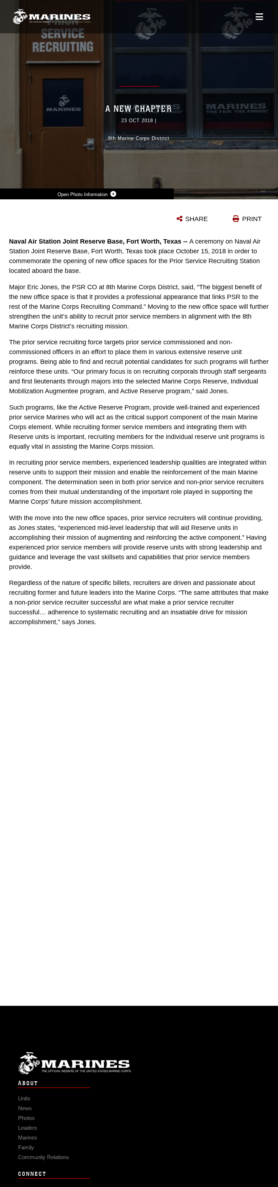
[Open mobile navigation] (259, 16)
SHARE (196, 219)
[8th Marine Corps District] (51, 17)
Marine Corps (139, 1063)
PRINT (252, 219)
